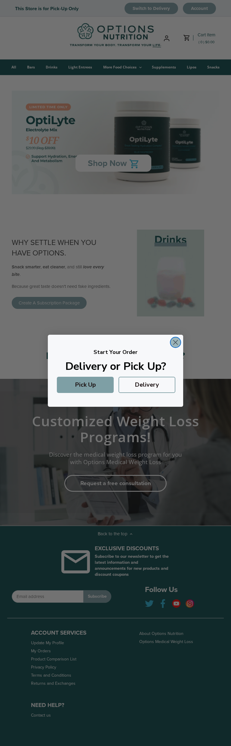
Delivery (147, 385)
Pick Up (85, 385)
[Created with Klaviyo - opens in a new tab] (115, 409)
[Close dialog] (175, 342)
